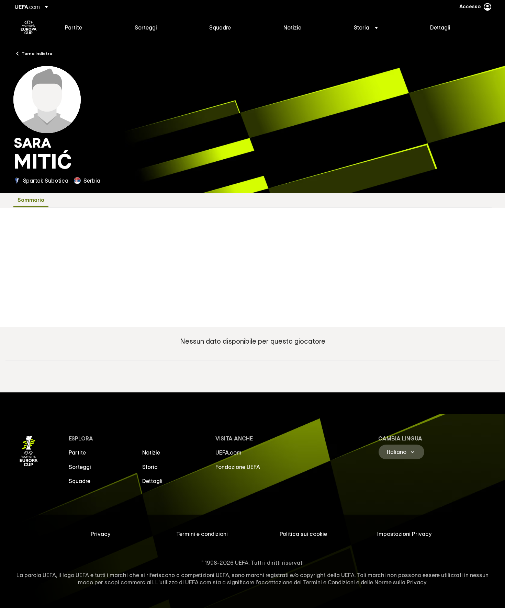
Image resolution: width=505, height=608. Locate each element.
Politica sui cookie (303, 534)
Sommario (31, 200)
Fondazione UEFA (237, 467)
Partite (77, 452)
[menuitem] (91, 27)
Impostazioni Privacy (404, 534)
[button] (365, 27)
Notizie (151, 452)
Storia (150, 467)
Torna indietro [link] (37, 53)
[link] (73, 27)
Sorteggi (80, 467)
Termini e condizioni (202, 534)
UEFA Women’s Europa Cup (28, 27)
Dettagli (152, 481)
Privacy (101, 534)
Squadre (79, 481)
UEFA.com (228, 452)
